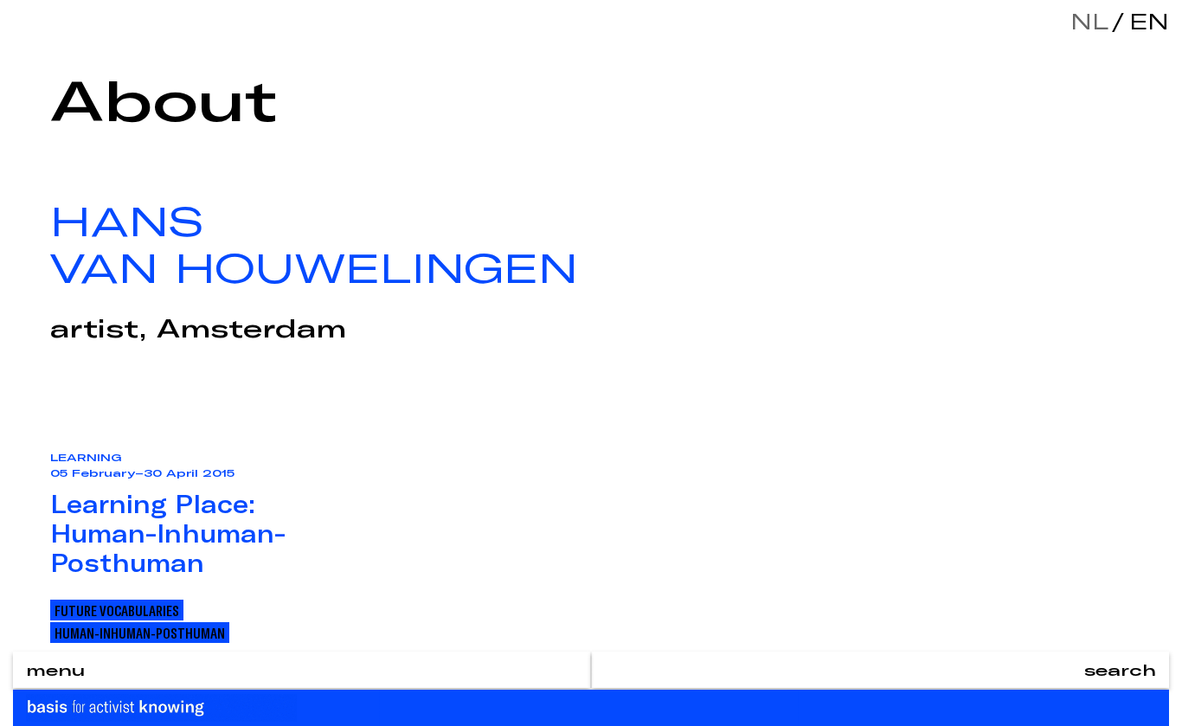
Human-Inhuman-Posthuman (140, 632)
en (1145, 21)
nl (1089, 21)
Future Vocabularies (117, 610)
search (1120, 669)
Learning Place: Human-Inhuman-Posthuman (168, 533)
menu (55, 669)
